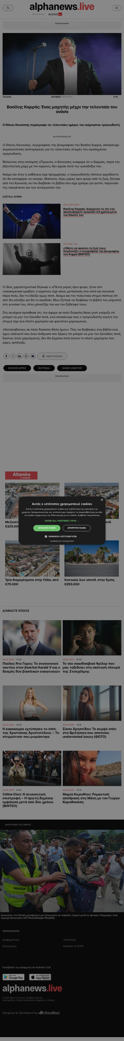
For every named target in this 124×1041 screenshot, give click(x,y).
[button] (62, 520)
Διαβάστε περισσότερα (88, 515)
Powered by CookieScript (62, 541)
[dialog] (62, 520)
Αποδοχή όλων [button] (47, 528)
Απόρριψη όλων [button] (77, 528)
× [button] (102, 500)
